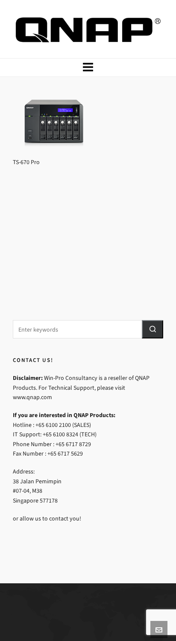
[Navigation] (88, 67)
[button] (152, 329)
